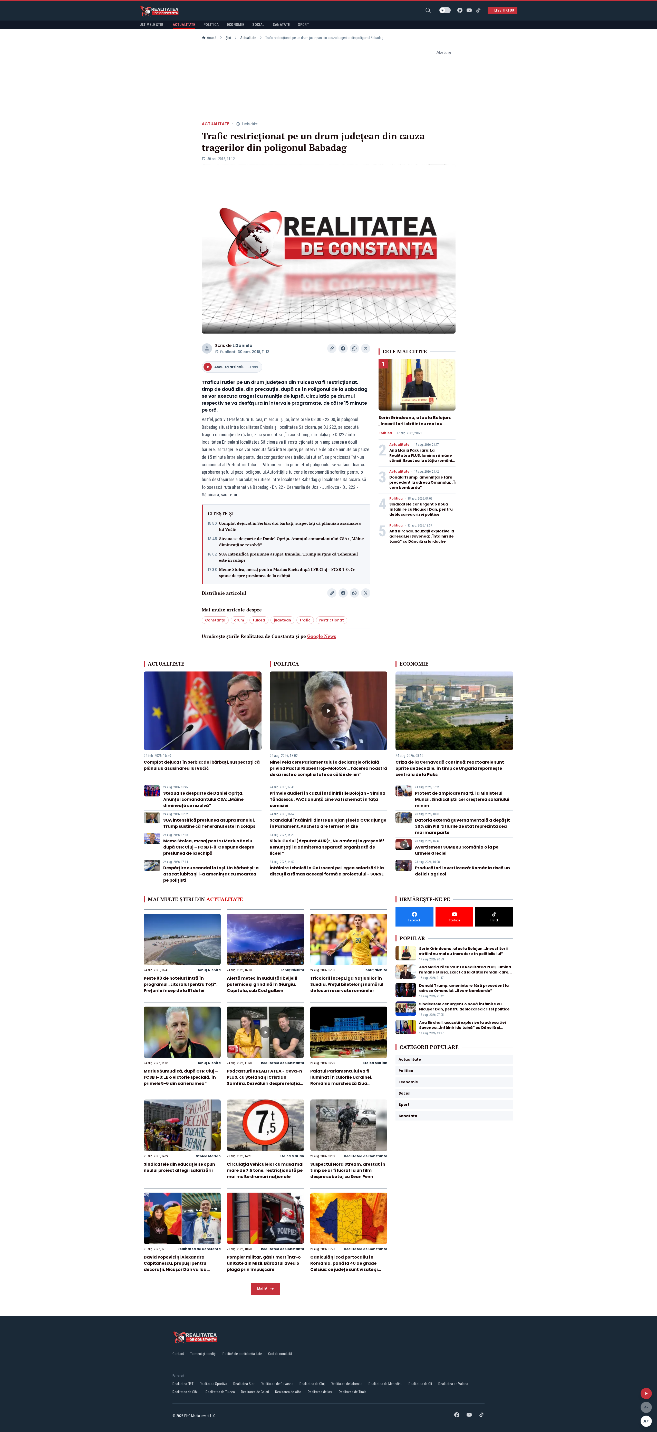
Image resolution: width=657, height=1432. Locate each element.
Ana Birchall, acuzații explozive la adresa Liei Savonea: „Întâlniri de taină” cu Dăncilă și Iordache (421, 536)
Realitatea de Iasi (320, 1392)
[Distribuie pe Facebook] (343, 348)
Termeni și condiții (203, 1354)
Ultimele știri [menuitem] (152, 25)
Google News (321, 636)
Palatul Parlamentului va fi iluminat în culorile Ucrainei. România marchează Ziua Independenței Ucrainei (341, 1080)
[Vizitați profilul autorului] (207, 348)
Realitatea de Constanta (282, 1063)
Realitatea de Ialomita (346, 1384)
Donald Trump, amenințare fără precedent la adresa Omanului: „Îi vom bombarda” (422, 482)
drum (239, 620)
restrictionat (331, 620)
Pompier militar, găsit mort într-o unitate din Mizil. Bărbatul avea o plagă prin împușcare (264, 1263)
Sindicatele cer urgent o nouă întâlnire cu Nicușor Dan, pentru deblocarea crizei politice (421, 509)
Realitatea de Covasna (277, 1384)
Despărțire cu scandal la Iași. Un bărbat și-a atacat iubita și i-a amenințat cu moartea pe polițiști (211, 874)
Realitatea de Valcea (453, 1384)
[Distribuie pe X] (365, 348)
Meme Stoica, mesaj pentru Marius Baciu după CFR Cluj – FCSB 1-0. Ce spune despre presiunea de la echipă (287, 572)
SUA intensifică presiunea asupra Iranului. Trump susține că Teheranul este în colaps (288, 557)
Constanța (215, 620)
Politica (385, 433)
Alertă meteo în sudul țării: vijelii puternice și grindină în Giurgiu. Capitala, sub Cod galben (262, 984)
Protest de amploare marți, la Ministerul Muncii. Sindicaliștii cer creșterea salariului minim (462, 799)
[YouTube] (469, 10)
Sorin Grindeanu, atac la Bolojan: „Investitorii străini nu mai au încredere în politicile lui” (415, 424)
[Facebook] (460, 10)
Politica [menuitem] (211, 25)
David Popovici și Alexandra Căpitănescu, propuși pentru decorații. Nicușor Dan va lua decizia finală (175, 1266)
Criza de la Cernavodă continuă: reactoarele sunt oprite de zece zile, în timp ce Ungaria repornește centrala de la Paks (449, 768)
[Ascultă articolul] (646, 1393)
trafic (305, 620)
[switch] (445, 10)
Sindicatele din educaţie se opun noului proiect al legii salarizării (179, 1167)
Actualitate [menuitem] (184, 25)
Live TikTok (504, 10)
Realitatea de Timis (352, 1392)
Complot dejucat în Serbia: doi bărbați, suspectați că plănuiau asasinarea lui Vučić (290, 526)
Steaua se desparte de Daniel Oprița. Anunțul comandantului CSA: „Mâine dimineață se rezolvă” (291, 542)
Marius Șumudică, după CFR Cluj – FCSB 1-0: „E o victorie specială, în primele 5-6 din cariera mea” (181, 1077)
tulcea (259, 620)
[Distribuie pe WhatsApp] (354, 348)
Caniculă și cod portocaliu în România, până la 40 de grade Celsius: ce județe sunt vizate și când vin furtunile (344, 1266)
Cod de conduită (280, 1354)
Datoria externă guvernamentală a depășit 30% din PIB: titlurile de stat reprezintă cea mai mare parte (462, 826)
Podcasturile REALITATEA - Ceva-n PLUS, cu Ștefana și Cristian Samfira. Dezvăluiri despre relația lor (264, 1080)
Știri (228, 38)
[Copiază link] (331, 348)
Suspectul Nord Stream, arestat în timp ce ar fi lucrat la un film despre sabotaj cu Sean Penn (347, 1170)
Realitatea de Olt (420, 1384)
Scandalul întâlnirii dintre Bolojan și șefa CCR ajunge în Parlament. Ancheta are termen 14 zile (328, 823)
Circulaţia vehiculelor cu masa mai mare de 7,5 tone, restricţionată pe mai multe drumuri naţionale (265, 1170)
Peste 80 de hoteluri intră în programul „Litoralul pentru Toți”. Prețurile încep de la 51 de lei (180, 984)
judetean (282, 620)
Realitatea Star (244, 1384)
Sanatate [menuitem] (281, 25)
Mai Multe (265, 1289)
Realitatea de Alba (288, 1392)
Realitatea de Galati (255, 1392)
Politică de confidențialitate (242, 1354)
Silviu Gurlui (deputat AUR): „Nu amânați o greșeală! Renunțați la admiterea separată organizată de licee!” (327, 847)
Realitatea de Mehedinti (385, 1384)
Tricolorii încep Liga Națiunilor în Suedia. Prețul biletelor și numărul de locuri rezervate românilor (346, 984)
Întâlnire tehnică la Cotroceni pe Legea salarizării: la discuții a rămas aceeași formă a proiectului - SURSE (327, 871)
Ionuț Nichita (209, 970)
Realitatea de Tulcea (220, 1392)
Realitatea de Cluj (312, 1384)
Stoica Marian (375, 1063)
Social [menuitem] (258, 25)
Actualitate (248, 38)
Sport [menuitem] (303, 25)
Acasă (211, 38)
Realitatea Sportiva (213, 1384)
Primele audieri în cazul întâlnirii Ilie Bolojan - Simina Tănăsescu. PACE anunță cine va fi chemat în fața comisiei (327, 799)
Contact (178, 1354)
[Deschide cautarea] (428, 10)
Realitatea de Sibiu (185, 1392)
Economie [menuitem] (235, 25)
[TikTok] (478, 10)
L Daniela (243, 345)
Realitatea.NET (183, 1384)
